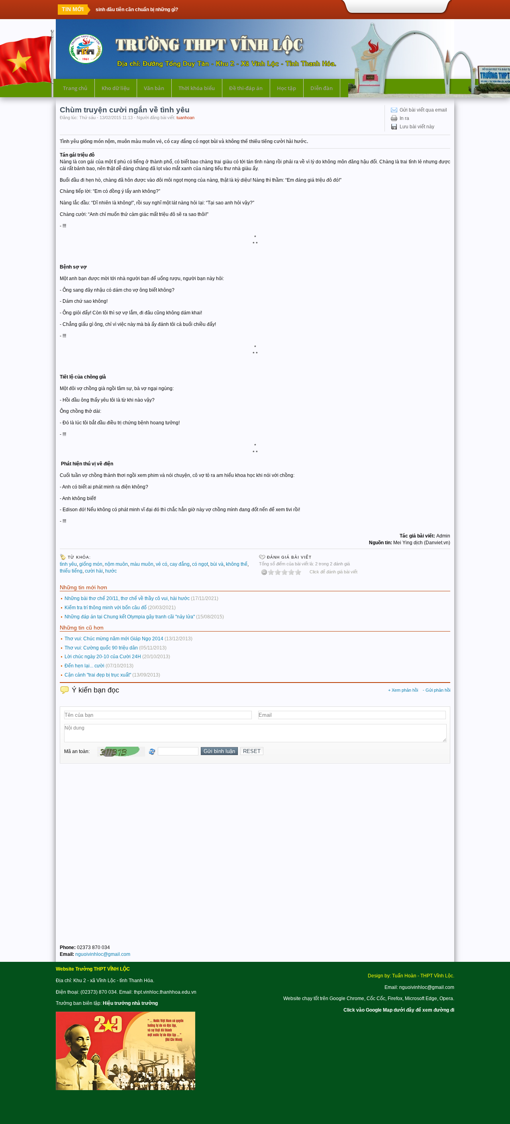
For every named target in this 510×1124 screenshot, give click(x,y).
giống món (90, 564)
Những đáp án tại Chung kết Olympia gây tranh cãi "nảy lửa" (130, 617)
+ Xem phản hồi (403, 690)
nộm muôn (116, 564)
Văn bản (154, 88)
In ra (404, 118)
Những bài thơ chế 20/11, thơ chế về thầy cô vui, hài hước (127, 598)
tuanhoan (185, 117)
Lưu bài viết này (417, 126)
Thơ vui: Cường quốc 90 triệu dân (101, 648)
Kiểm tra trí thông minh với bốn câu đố (106, 607)
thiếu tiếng (71, 571)
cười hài (94, 571)
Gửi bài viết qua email (423, 110)
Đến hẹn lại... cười (84, 666)
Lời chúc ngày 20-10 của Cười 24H (103, 656)
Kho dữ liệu (115, 88)
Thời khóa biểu (196, 88)
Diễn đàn (321, 88)
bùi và (217, 564)
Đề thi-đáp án (246, 88)
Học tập (286, 88)
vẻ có (161, 564)
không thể (236, 564)
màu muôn (141, 564)
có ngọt (200, 564)
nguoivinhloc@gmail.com (102, 954)
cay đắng (180, 564)
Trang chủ (75, 88)
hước (111, 571)
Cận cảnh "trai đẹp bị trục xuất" (98, 675)
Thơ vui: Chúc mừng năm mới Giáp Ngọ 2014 (114, 638)
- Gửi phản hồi (436, 690)
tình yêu (68, 564)
